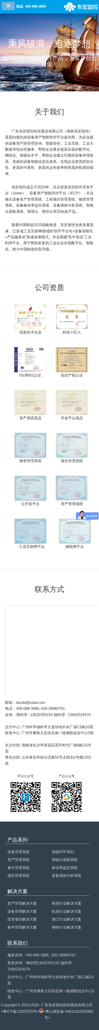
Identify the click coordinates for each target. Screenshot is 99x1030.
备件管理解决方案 (22, 927)
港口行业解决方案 (66, 919)
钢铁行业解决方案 (66, 927)
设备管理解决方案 (22, 911)
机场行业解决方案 (66, 911)
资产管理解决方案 (22, 903)
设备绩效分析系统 (66, 876)
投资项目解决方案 (22, 919)
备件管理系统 (18, 868)
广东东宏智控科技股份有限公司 (67, 1005)
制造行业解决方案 (66, 903)
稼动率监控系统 (65, 868)
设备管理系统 (18, 852)
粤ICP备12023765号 (20, 1011)
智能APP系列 (63, 852)
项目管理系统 (18, 876)
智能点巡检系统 (65, 860)
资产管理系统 (18, 860)
